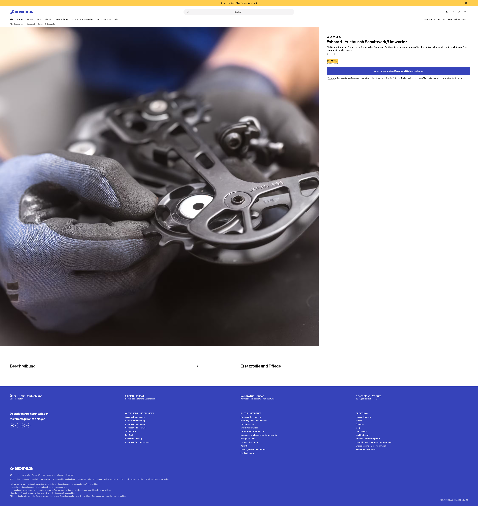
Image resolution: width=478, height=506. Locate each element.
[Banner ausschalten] (462, 3)
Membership (429, 19)
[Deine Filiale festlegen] (447, 12)
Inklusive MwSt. (332, 64)
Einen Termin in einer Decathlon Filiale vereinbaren (398, 71)
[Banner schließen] (466, 3)
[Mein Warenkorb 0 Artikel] (465, 12)
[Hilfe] (453, 12)
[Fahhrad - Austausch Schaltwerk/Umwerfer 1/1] (159, 186)
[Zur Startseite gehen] (21, 12)
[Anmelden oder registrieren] (459, 12)
